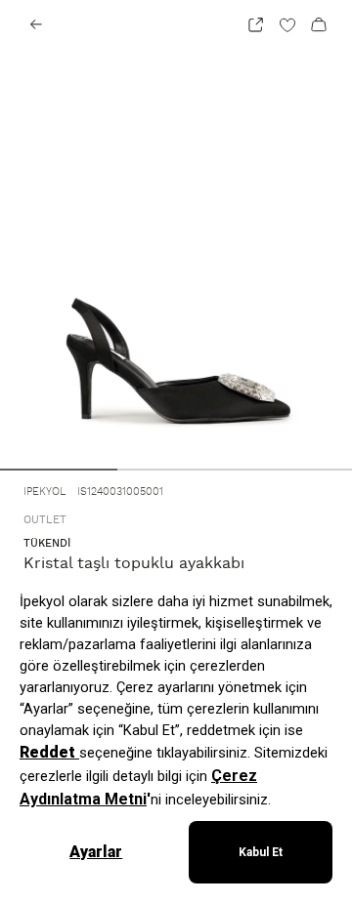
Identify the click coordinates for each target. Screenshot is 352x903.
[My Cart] (319, 24)
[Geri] (36, 24)
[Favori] (287, 24)
